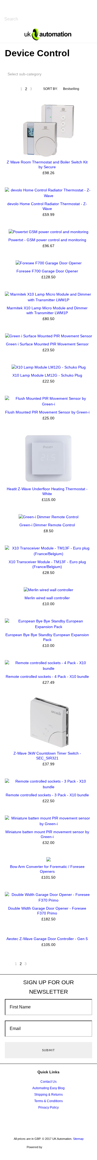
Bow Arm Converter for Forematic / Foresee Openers (47, 869)
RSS (67, 1120)
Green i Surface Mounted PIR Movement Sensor (47, 344)
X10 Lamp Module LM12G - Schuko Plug (47, 375)
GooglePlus (47, 1120)
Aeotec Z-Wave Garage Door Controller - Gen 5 (47, 939)
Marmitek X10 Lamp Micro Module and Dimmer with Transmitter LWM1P (47, 310)
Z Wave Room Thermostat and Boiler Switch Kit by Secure (47, 164)
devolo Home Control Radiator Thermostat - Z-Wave (47, 206)
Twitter (26, 1120)
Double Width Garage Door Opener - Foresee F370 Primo (47, 910)
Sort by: (50, 89)
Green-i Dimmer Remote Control (47, 525)
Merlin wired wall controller (47, 598)
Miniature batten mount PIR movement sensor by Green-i (47, 834)
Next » (38, 90)
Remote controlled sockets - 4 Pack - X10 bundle (47, 676)
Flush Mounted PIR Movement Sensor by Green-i (47, 412)
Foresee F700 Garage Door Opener (47, 271)
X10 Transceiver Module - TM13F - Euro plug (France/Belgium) (47, 564)
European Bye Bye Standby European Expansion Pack (47, 637)
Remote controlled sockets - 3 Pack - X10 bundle (47, 795)
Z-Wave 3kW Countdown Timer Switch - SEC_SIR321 (47, 755)
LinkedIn (57, 1120)
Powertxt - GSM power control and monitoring (47, 240)
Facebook (37, 1120)
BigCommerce (58, 1147)
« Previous (14, 90)
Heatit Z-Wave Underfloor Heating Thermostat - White (47, 491)
